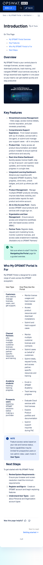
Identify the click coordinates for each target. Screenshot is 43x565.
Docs (4, 15)
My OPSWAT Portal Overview (20, 39)
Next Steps (13, 50)
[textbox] (21, 270)
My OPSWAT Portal (11, 3)
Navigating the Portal (19, 253)
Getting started (29, 532)
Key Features (14, 43)
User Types (15, 457)
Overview (10, 57)
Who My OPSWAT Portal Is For (20, 47)
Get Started (28, 15)
